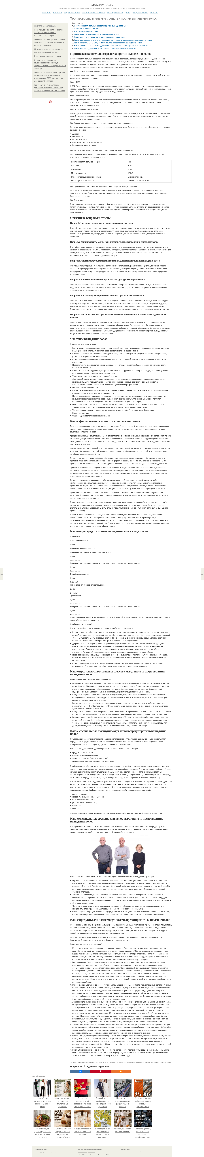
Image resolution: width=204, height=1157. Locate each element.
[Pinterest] (100, 1071)
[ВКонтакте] (80, 1071)
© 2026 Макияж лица (41, 1149)
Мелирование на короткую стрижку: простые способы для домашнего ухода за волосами (49, 42)
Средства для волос (152, 1062)
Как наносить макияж (93, 12)
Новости (57, 12)
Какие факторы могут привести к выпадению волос (96, 34)
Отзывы (154, 12)
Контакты (80, 1149)
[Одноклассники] (121, 1071)
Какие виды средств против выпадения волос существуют (99, 37)
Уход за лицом (140, 12)
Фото (127, 12)
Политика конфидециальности (86, 1152)
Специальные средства (138, 1062)
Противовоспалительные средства (87, 1062)
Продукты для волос (165, 1062)
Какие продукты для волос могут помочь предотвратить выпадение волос (106, 48)
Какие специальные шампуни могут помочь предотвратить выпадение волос (108, 42)
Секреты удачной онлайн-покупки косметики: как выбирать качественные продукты (49, 33)
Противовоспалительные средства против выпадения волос (101, 25)
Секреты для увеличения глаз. (47, 56)
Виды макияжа (72, 12)
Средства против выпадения (107, 1062)
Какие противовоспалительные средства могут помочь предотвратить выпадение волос (113, 40)
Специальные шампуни (124, 1062)
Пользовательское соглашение (93, 1149)
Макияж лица (102, 4)
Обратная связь (125, 1149)
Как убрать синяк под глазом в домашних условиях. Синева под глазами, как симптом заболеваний (49, 88)
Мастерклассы (115, 12)
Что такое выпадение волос (86, 31)
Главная (46, 12)
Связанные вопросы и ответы (87, 28)
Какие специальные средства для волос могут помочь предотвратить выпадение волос (112, 45)
